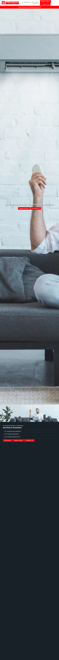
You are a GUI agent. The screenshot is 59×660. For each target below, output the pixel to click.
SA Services (7, 440)
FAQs (32, 2)
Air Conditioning (26, 2)
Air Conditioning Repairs (11, 434)
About (36, 2)
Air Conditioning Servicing (12, 437)
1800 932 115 (45, 4)
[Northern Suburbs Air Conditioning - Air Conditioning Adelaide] (10, 4)
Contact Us (35, 3)
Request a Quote (45, 1)
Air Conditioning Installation (12, 431)
